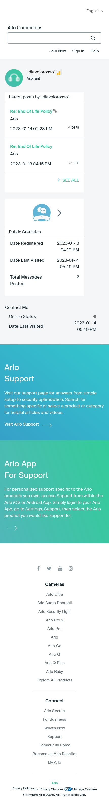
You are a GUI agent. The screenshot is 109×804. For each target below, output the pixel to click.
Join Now (57, 51)
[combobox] (54, 38)
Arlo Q (54, 654)
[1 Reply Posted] (42, 213)
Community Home (54, 745)
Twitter (49, 568)
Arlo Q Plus (55, 663)
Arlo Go (54, 646)
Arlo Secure (54, 711)
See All (70, 180)
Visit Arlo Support (21, 424)
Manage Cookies (84, 789)
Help (94, 51)
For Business (54, 720)
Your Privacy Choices (47, 789)
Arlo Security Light (54, 612)
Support (54, 737)
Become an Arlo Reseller (55, 754)
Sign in (78, 51)
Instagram (71, 568)
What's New (54, 728)
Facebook (38, 568)
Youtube (60, 568)
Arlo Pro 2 (54, 620)
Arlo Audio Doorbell (54, 603)
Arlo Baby (54, 672)
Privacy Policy (22, 788)
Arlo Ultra (54, 594)
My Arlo (7, 3)
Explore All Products (54, 680)
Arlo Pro (54, 629)
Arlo (14, 119)
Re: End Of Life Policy (31, 111)
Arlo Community (24, 28)
